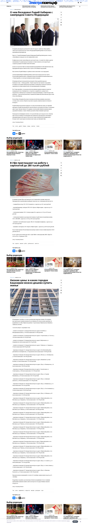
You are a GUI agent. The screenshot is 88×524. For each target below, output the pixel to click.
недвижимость (21, 490)
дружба (20, 126)
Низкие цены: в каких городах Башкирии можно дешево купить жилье (48, 7)
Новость (9, 6)
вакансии (21, 243)
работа (25, 243)
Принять (75, 521)
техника (37, 126)
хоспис (16, 126)
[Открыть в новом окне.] (15, 133)
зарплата (17, 243)
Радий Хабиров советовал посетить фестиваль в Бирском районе (67, 7)
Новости (12, 9)
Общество (12, 277)
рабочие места (31, 243)
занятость (37, 243)
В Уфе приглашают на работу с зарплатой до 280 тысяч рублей (29, 7)
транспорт (33, 126)
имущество (27, 490)
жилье (16, 490)
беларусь (24, 126)
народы (28, 126)
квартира (32, 490)
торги (42, 490)
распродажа (37, 490)
